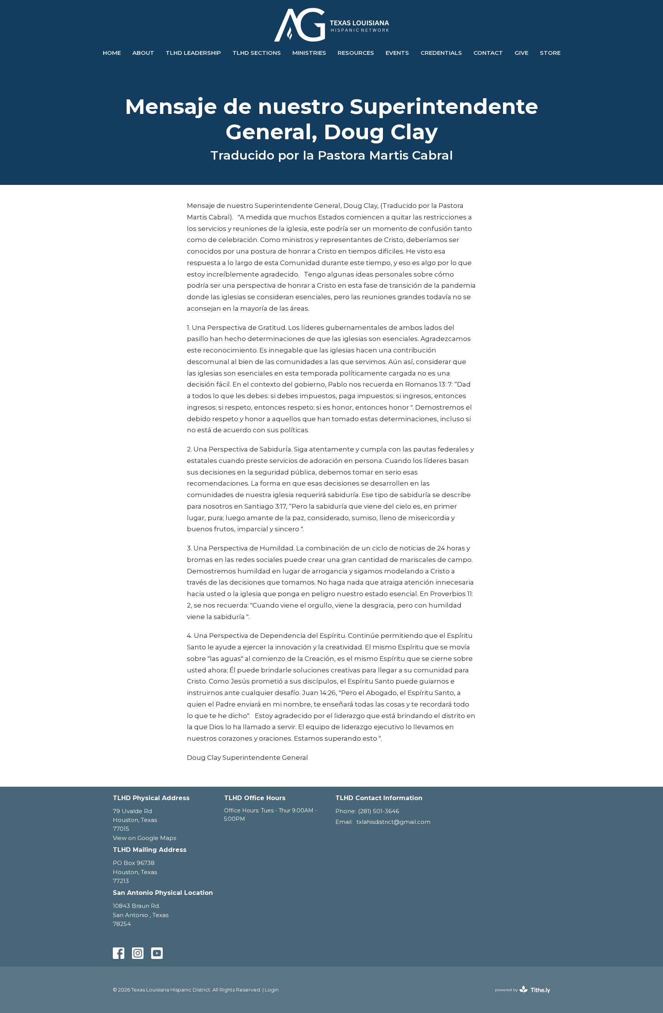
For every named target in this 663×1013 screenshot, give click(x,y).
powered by (519, 996)
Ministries (309, 52)
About (143, 52)
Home (112, 52)
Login (272, 990)
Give (521, 52)
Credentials (441, 52)
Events (397, 52)
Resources (356, 52)
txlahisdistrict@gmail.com (393, 821)
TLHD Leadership (193, 52)
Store (550, 52)
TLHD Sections (257, 52)
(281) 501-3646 (378, 811)
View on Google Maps (144, 838)
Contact (488, 52)
